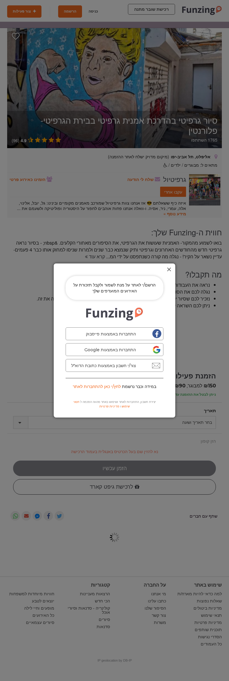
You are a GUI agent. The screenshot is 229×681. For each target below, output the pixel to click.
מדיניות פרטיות (109, 406)
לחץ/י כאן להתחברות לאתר (97, 386)
